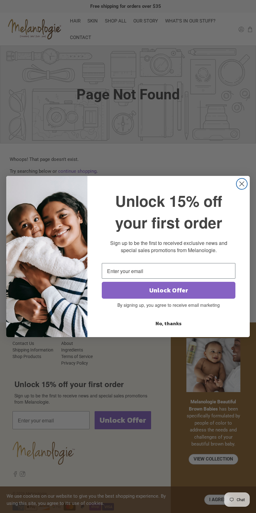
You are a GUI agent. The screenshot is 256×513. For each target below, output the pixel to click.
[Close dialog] (241, 183)
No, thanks (168, 323)
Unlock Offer (168, 290)
